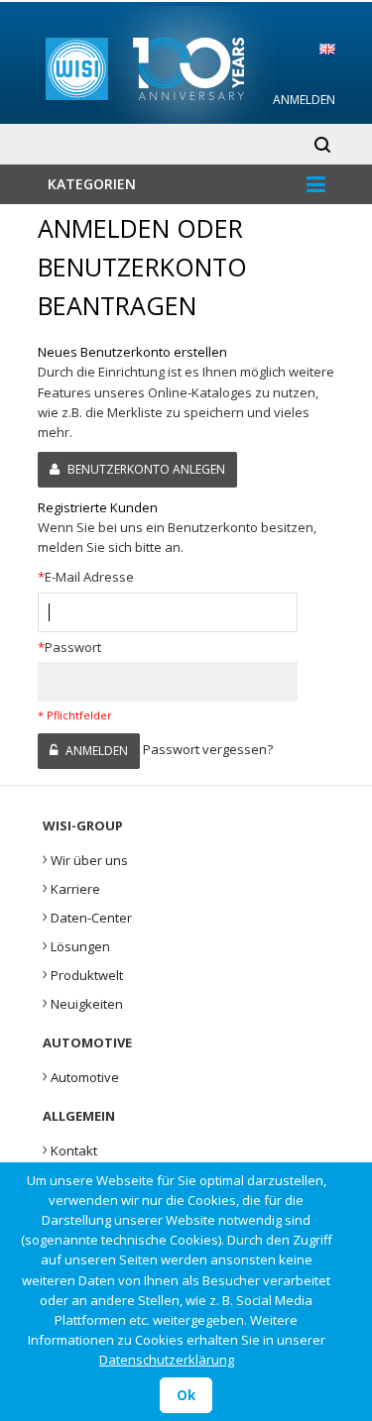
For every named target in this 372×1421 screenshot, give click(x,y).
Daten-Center (87, 916)
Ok (186, 1395)
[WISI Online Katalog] (187, 66)
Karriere (71, 887)
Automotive (81, 1075)
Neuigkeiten (83, 1002)
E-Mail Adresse (86, 577)
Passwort (69, 647)
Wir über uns (85, 858)
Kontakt (70, 1148)
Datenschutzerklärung (166, 1359)
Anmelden (304, 99)
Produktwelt (83, 973)
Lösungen (76, 944)
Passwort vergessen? (208, 749)
